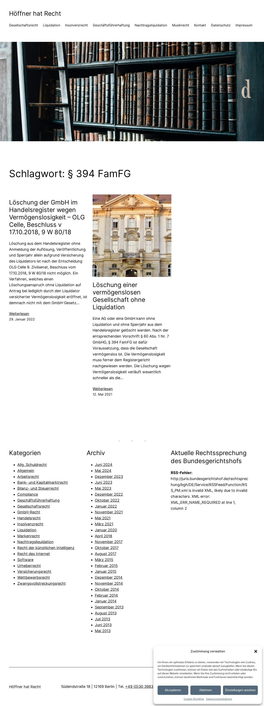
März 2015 (104, 560)
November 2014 (109, 583)
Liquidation (27, 530)
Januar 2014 (106, 601)
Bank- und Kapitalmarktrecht (42, 482)
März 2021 (104, 524)
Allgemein (25, 470)
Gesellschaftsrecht (33, 506)
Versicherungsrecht (34, 571)
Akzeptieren (173, 690)
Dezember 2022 (109, 494)
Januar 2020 (106, 530)
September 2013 (109, 607)
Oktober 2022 (107, 500)
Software (25, 560)
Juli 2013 (102, 619)
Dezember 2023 (109, 476)
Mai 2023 (103, 488)
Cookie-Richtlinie (194, 698)
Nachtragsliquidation (35, 542)
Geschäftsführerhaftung (38, 500)
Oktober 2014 (107, 589)
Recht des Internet (33, 554)
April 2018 (103, 536)
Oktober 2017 (107, 548)
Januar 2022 (106, 506)
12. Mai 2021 (102, 394)
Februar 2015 (106, 566)
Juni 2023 (103, 482)
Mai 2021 (103, 518)
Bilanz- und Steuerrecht (38, 488)
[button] (256, 651)
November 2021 (109, 512)
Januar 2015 (105, 571)
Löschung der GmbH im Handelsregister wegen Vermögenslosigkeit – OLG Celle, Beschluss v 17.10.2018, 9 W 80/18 (47, 217)
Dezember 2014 (109, 577)
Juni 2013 (103, 625)
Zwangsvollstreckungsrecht (41, 583)
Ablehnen (205, 690)
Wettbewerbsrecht (33, 577)
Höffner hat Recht (35, 13)
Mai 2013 (103, 631)
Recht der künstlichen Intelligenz (45, 548)
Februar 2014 (106, 595)
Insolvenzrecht (30, 524)
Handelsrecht (29, 518)
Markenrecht (28, 536)
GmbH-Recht (28, 512)
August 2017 (105, 554)
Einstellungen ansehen (240, 690)
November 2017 (109, 542)
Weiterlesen (19, 314)
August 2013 (106, 613)
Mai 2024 (103, 470)
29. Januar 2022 (22, 319)
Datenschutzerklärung (219, 698)
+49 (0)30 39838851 (143, 686)
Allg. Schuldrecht (32, 464)
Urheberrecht (29, 566)
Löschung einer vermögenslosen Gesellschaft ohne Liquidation (119, 296)
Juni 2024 (103, 464)
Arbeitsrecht (28, 476)
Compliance (27, 494)
